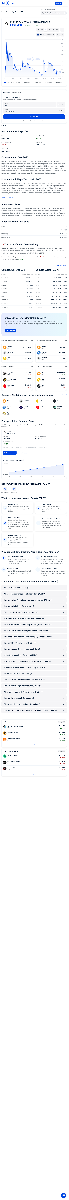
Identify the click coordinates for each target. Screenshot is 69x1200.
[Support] (63, 1195)
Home (3, 12)
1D (38, 30)
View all (64, 395)
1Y (53, 30)
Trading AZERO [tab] (16, 92)
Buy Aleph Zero (10, 330)
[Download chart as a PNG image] (58, 34)
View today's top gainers (34, 745)
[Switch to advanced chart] (62, 30)
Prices (8, 12)
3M (49, 30)
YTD (57, 30)
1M (45, 30)
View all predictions (25, 453)
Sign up (58, 3)
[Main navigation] (64, 3)
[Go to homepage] (8, 3)
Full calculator (61, 265)
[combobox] (54, 13)
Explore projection (9, 453)
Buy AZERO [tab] (6, 92)
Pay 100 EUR (34, 117)
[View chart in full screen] (62, 34)
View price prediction (7, 197)
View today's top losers (34, 774)
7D (42, 30)
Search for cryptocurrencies (48, 9)
